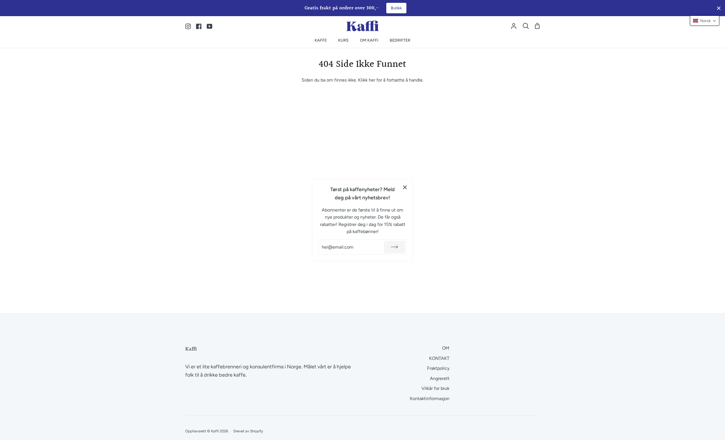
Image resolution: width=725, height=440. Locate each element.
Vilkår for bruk (435, 388)
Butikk (396, 8)
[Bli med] (394, 247)
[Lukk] (405, 187)
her (372, 80)
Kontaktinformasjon (429, 398)
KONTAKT (439, 358)
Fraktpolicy (438, 368)
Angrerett (439, 378)
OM (445, 348)
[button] (704, 20)
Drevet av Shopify (248, 431)
